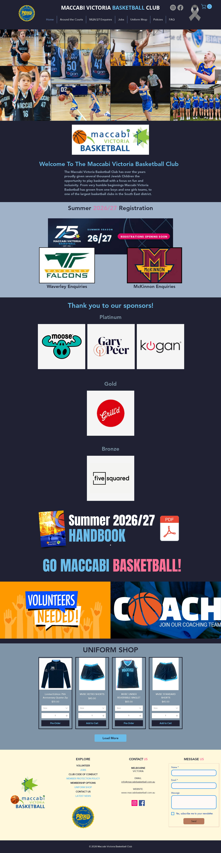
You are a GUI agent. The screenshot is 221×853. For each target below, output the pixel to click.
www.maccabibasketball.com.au (138, 792)
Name (175, 767)
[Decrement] (44, 715)
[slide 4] (110, 545)
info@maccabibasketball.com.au (138, 782)
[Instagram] (173, 8)
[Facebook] (180, 8)
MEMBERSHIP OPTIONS (83, 783)
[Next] (204, 529)
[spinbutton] (55, 715)
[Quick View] (55, 674)
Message (175, 793)
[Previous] (16, 529)
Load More (110, 738)
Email (174, 780)
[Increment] (67, 715)
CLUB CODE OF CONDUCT (83, 774)
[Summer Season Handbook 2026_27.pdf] (169, 528)
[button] (207, 6)
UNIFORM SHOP (83, 787)
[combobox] (55, 708)
